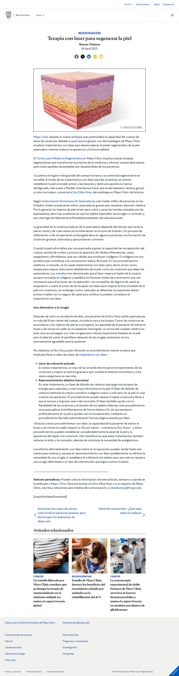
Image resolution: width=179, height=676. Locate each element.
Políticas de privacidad (34, 672)
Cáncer (9, 641)
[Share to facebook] (76, 56)
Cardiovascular (13, 647)
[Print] (101, 56)
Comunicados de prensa (18, 634)
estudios (61, 273)
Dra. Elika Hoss (82, 192)
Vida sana (10, 659)
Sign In (157, 4)
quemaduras (79, 141)
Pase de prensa (142, 4)
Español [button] (127, 4)
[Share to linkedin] (89, 56)
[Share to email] (95, 56)
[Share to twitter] (83, 56)
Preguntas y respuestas (75, 641)
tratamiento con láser (93, 354)
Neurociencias (70, 634)
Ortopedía (68, 653)
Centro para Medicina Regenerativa (59, 158)
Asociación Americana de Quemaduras (70, 201)
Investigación (70, 647)
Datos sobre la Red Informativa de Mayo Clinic (30, 622)
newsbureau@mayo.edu (125, 488)
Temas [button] (39, 15)
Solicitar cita (168, 4)
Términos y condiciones (13, 672)
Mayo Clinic (41, 137)
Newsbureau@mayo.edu (76, 622)
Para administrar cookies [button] (55, 672)
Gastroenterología (15, 653)
